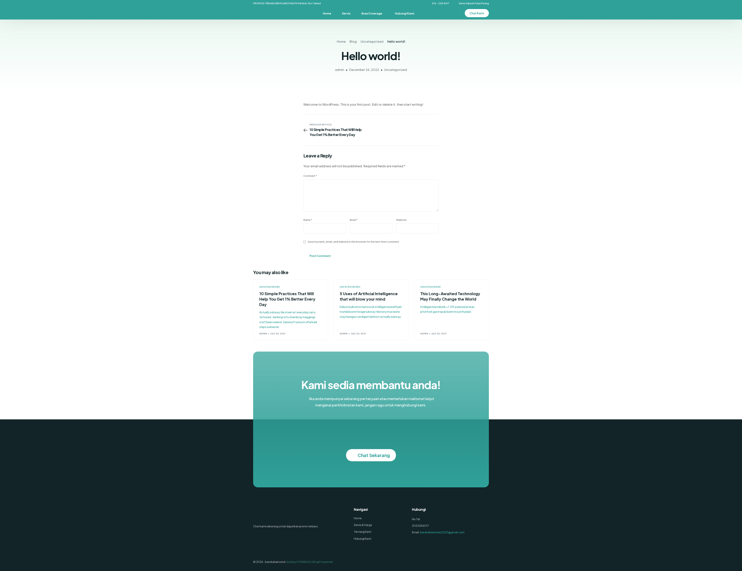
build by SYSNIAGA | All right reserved (310, 561)
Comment (310, 175)
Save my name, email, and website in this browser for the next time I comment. (354, 241)
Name (307, 219)
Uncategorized (395, 70)
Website (401, 219)
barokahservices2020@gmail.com (442, 532)
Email (354, 219)
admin (339, 70)
